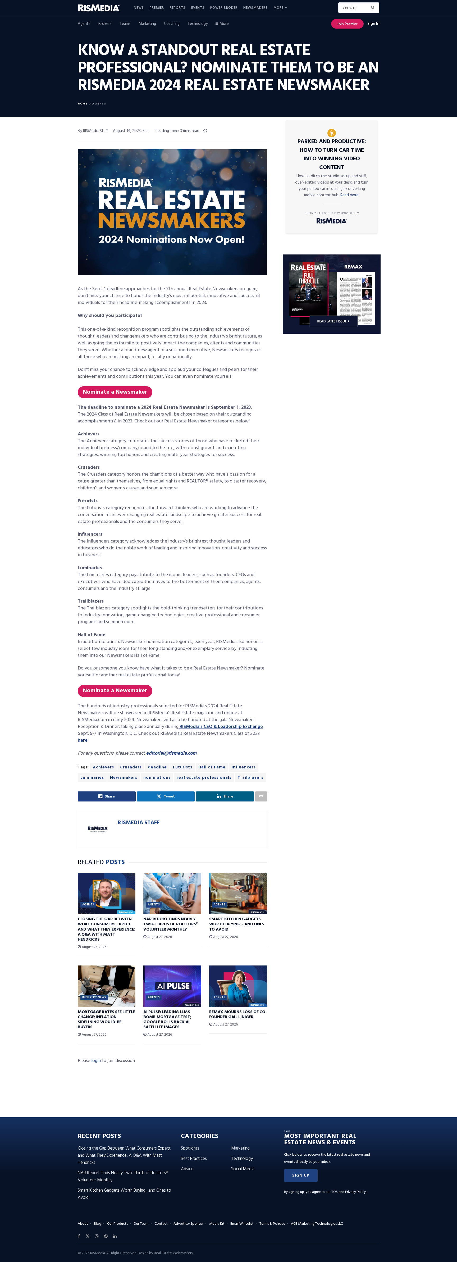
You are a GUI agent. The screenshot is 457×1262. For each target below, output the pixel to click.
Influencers (244, 767)
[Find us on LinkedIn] (115, 1236)
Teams (125, 24)
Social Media (242, 1169)
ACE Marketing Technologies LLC (317, 1224)
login (96, 1060)
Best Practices (194, 1158)
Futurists (182, 767)
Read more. (349, 195)
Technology (198, 24)
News (139, 8)
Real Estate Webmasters (173, 1253)
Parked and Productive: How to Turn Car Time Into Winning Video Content (332, 154)
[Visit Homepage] (102, 8)
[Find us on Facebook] (79, 1236)
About (83, 1224)
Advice (187, 1169)
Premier (157, 8)
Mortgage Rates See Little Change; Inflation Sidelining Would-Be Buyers (106, 1020)
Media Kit (217, 1224)
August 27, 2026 (93, 947)
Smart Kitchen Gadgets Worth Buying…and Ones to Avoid (236, 924)
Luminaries (92, 777)
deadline (157, 767)
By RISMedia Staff (93, 131)
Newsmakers (255, 8)
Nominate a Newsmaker (115, 392)
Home (83, 104)
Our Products (117, 1224)
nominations (157, 777)
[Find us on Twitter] (87, 1236)
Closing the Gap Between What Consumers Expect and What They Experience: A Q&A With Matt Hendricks (106, 929)
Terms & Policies (272, 1224)
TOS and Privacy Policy (348, 1192)
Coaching (172, 24)
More (278, 8)
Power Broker (223, 8)
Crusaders (131, 767)
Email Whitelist (242, 1224)
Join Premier (347, 24)
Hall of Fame (212, 767)
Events (197, 8)
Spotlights (190, 1148)
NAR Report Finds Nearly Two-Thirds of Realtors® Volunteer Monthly (171, 924)
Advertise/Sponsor (188, 1224)
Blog (97, 1224)
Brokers (105, 24)
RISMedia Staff (138, 822)
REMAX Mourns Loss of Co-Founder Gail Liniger (238, 1014)
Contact (161, 1224)
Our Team (141, 1224)
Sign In (373, 24)
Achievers (103, 767)
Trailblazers (250, 777)
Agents (84, 24)
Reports (177, 8)
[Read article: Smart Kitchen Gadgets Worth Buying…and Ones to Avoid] (238, 893)
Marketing (147, 24)
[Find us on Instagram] (97, 1236)
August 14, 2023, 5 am (131, 131)
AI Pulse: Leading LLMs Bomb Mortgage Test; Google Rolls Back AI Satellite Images (167, 1020)
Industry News (94, 997)
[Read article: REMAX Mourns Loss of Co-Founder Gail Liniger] (238, 986)
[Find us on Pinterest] (106, 1236)
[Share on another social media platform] (261, 796)
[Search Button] (373, 7)
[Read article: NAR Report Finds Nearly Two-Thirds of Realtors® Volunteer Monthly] (172, 893)
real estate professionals (204, 777)
